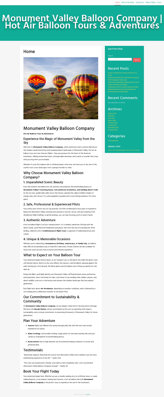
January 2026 (112, 125)
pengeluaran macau (123, 150)
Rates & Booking (128, 2)
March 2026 (112, 120)
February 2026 (112, 123)
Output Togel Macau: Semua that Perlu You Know (122, 74)
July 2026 (111, 116)
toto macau (135, 150)
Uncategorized (113, 140)
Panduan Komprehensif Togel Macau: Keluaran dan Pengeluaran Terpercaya (123, 78)
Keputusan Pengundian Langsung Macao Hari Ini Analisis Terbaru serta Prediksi (123, 83)
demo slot (112, 150)
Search (110, 56)
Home (117, 2)
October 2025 (112, 130)
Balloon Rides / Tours (153, 2)
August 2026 (112, 113)
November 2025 (113, 127)
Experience (140, 2)
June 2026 (111, 118)
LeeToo (88, 394)
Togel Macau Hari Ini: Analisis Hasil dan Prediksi (123, 87)
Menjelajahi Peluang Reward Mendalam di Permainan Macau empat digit (122, 90)
